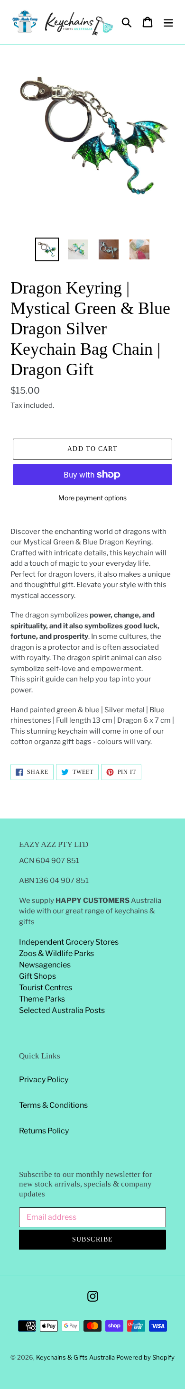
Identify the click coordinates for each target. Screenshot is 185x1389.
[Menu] (168, 21)
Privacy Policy (43, 1079)
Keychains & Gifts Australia (76, 1357)
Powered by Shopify (145, 1357)
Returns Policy (44, 1130)
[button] (46, 679)
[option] (47, 249)
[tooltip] (46, 679)
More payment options (92, 498)
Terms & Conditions (53, 1105)
